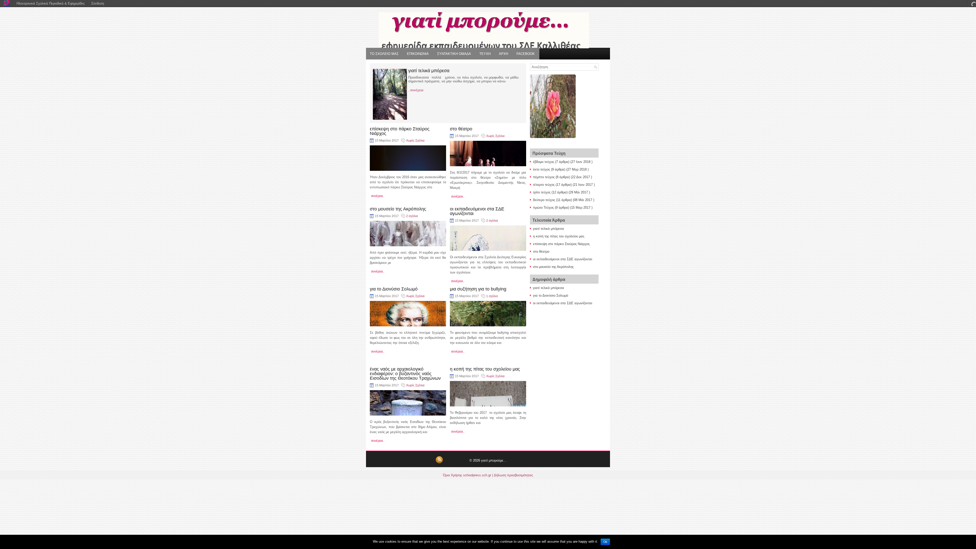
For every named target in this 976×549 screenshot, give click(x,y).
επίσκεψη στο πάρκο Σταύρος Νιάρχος (400, 131)
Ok (605, 542)
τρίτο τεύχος (542, 192)
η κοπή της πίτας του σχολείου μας (485, 369)
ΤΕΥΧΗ (485, 54)
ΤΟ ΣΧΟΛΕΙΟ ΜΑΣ (384, 54)
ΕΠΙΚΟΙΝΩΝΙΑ (418, 54)
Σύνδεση (97, 3)
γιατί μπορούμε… (494, 460)
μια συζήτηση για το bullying (478, 289)
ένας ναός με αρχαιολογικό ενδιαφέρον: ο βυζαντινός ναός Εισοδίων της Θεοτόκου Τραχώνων (405, 374)
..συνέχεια (415, 90)
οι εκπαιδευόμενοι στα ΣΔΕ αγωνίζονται (477, 211)
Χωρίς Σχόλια (415, 140)
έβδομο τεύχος (543, 162)
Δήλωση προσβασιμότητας (513, 475)
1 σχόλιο (492, 296)
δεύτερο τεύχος (544, 200)
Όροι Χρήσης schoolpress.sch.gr (467, 475)
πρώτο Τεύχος (543, 207)
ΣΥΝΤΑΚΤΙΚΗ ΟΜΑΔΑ (454, 54)
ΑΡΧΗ (503, 54)
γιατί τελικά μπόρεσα (428, 70)
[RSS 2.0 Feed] (439, 463)
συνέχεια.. (377, 196)
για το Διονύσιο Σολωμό (394, 289)
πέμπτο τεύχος (544, 177)
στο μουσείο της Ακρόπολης (398, 208)
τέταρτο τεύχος (544, 185)
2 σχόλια (412, 216)
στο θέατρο (461, 128)
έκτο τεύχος (541, 169)
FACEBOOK (525, 54)
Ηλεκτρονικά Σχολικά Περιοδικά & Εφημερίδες (51, 3)
